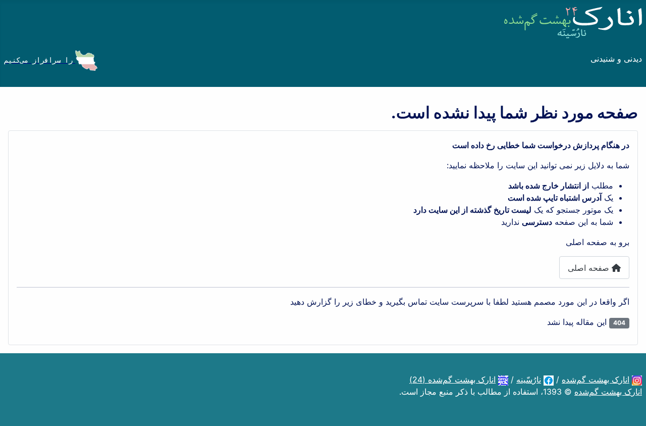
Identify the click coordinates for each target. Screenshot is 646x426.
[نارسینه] (549, 379)
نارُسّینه (528, 379)
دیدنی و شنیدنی (616, 59)
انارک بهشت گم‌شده (595, 379)
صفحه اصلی (590, 268)
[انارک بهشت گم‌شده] (637, 379)
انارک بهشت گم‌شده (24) (452, 379)
